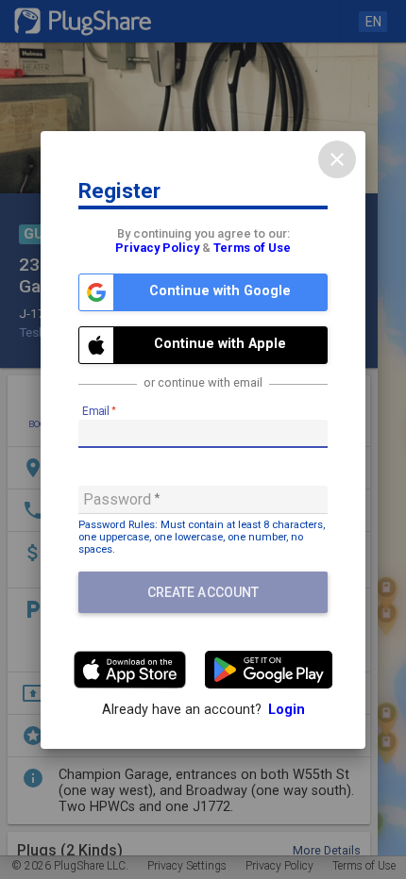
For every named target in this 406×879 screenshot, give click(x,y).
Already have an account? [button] (203, 710)
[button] (203, 292)
